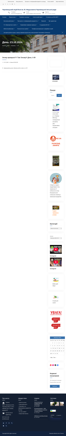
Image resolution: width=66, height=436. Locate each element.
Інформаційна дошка (8, 68)
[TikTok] (12, 423)
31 (57, 353)
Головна (4, 17)
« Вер (51, 357)
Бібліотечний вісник (8, 28)
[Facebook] (6, 423)
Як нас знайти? (51, 1)
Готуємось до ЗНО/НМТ (52, 17)
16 (55, 348)
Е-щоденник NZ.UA (44, 25)
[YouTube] (3, 423)
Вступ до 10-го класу (56, 326)
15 (53, 348)
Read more (55, 386)
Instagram (53, 256)
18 (59, 348)
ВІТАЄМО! (55, 81)
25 (59, 351)
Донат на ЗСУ (24, 68)
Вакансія (43, 21)
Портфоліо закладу (24, 17)
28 (51, 353)
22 (53, 351)
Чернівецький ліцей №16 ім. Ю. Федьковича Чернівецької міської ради (29, 10)
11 (59, 345)
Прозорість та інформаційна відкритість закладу (35, 1)
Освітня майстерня (37, 17)
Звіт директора (52, 21)
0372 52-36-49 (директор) (16, 13)
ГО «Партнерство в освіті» (10, 25)
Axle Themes (61, 433)
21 (51, 351)
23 (55, 351)
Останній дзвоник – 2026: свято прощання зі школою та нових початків (40, 410)
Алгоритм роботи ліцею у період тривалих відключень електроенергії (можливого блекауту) (27, 32)
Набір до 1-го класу (56, 320)
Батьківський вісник (9, 21)
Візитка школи (11, 1)
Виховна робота (17, 68)
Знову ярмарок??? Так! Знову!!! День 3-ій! (19, 58)
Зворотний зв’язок (60, 1)
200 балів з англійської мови (41, 416)
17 (57, 348)
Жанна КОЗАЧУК (14, 62)
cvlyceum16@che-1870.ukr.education (33, 13)
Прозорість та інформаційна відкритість (28, 21)
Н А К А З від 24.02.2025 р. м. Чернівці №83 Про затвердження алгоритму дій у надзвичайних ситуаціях (56, 119)
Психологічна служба (22, 28)
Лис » (54, 357)
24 (57, 351)
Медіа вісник (12, 17)
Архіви (51, 236)
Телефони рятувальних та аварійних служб (42, 28)
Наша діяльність (19, 1)
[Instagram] (9, 423)
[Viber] (6, 426)
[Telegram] (3, 426)
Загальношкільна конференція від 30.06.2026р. (38, 404)
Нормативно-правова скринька (28, 25)
